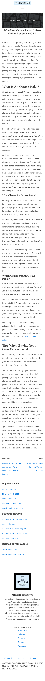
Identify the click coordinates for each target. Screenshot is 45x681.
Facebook (22, 646)
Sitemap (33, 658)
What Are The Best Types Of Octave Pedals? (35, 467)
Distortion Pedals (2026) (10, 494)
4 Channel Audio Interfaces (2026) (14, 529)
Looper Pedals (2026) (9, 499)
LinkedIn (21, 634)
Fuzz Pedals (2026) (8, 524)
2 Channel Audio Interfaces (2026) (14, 519)
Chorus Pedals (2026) (9, 489)
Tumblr (21, 642)
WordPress (22, 630)
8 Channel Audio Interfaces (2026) (14, 533)
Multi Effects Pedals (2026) (11, 503)
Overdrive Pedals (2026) (10, 538)
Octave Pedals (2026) (9, 549)
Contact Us (8, 658)
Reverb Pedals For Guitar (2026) (13, 508)
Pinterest (21, 638)
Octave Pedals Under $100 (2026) (14, 554)
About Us (21, 658)
